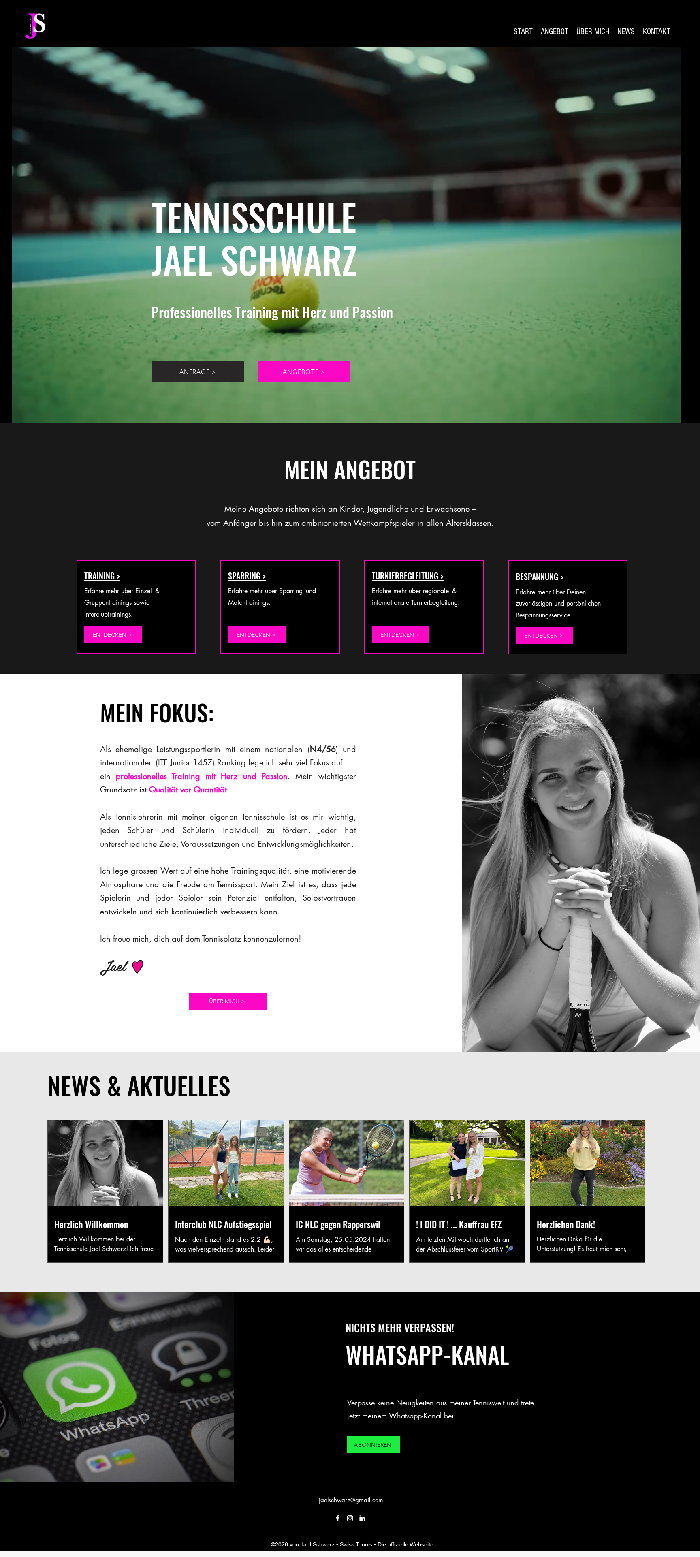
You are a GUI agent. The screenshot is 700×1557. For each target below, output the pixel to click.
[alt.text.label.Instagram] (350, 1518)
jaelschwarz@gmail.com (351, 1500)
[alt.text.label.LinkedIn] (362, 1518)
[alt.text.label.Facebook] (338, 1518)
